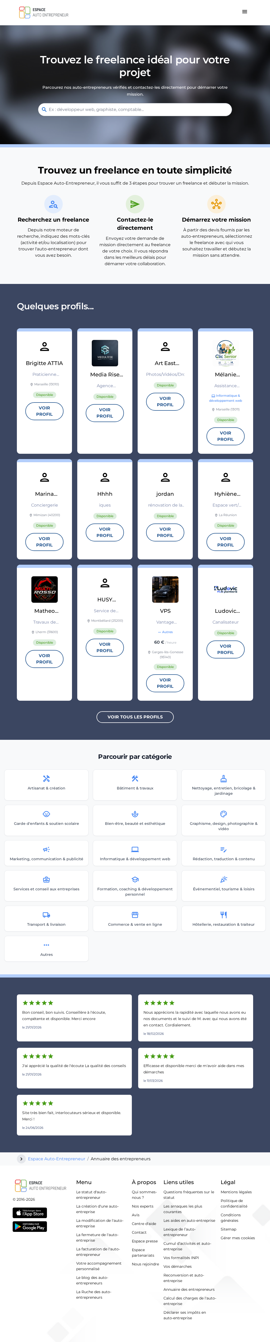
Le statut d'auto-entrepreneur (91, 1195)
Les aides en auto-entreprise (189, 1220)
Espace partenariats (143, 1252)
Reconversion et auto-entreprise (183, 1278)
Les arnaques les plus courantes (182, 1209)
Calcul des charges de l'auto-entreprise (189, 1301)
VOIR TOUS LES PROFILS (135, 716)
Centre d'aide (144, 1223)
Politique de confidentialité (234, 1203)
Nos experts (142, 1206)
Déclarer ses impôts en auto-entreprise (184, 1315)
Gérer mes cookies (238, 1238)
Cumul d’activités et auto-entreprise (187, 1246)
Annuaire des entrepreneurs (189, 1289)
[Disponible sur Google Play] (30, 1226)
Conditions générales (231, 1218)
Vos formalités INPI (181, 1257)
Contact (139, 1232)
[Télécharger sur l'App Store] (30, 1213)
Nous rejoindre (145, 1264)
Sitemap (228, 1229)
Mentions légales (236, 1192)
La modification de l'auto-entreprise (99, 1223)
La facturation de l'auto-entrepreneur (98, 1252)
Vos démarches (177, 1266)
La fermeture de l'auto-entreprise (97, 1237)
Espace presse (145, 1241)
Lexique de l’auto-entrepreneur (179, 1232)
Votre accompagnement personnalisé (99, 1266)
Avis (135, 1215)
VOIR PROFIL (44, 411)
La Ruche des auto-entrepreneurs (93, 1294)
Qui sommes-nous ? (144, 1195)
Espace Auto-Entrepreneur (56, 1158)
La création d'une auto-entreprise (97, 1209)
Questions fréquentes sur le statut (188, 1195)
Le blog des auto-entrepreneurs (92, 1280)
